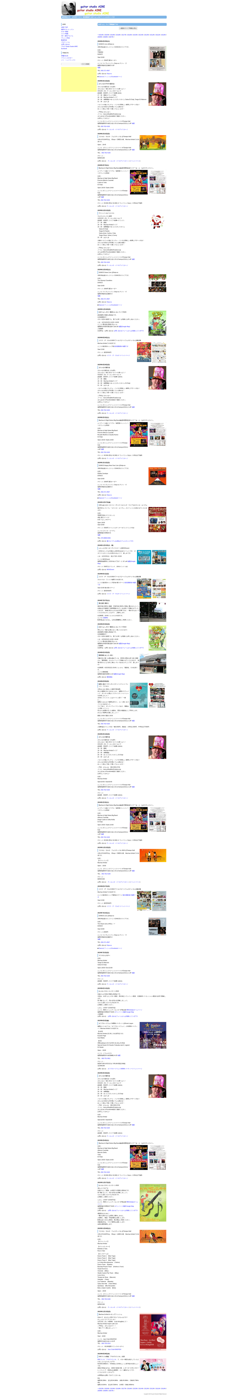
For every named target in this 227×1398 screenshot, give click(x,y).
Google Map (130, 1012)
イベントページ (135, 161)
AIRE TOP (64, 27)
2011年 (158, 35)
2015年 (135, 35)
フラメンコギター (67, 58)
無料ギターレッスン (67, 29)
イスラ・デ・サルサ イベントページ (118, 355)
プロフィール (65, 42)
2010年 (163, 35)
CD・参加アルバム (67, 36)
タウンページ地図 (120, 1012)
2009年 (100, 37)
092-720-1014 (106, 1343)
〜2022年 (101, 35)
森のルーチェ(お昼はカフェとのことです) (120, 541)
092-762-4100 (105, 126)
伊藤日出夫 (64, 56)
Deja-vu (109, 73)
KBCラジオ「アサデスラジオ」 (108, 1359)
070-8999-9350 (106, 538)
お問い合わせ (65, 44)
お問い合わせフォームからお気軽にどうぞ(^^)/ (128, 331)
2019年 (112, 35)
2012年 (152, 35)
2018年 (118, 35)
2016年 (129, 35)
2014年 (141, 35)
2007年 (111, 37)
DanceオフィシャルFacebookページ (110, 76)
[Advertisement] (79, 79)
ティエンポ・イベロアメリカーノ (117, 129)
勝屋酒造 (109, 677)
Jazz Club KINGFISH (114, 1349)
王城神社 (105, 617)
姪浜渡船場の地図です (121, 346)
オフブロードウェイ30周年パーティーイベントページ (125, 1068)
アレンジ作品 (65, 38)
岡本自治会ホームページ (134, 1010)
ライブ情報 (64, 33)
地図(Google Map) (124, 326)
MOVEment (110, 569)
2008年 (105, 37)
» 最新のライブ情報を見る (128, 28)
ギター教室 (64, 31)
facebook (64, 48)
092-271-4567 (105, 70)
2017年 (124, 35)
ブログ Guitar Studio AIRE (69, 46)
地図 (99, 67)
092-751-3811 (106, 1058)
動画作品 (64, 40)
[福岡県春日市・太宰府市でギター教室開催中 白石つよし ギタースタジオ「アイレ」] (68, 15)
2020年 (107, 35)
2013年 (146, 35)
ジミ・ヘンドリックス (68, 60)
